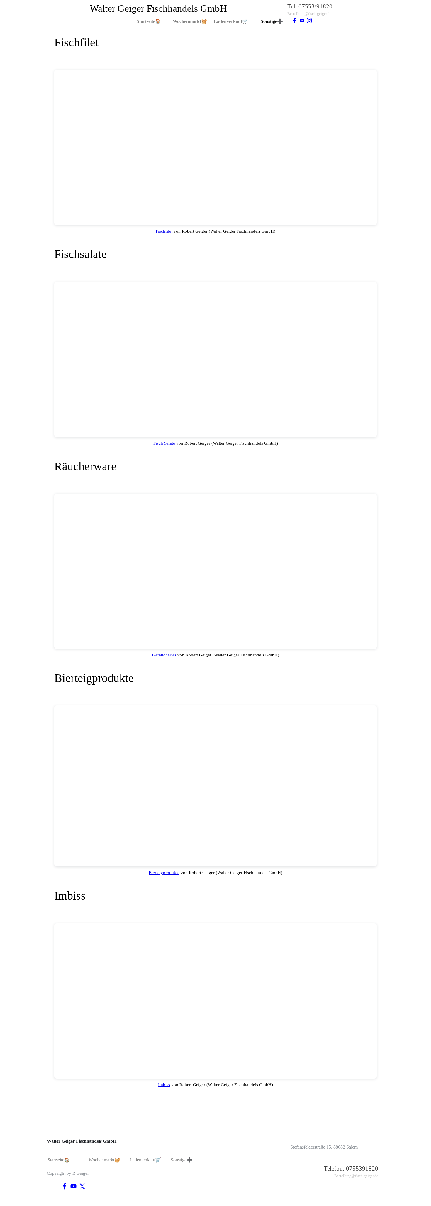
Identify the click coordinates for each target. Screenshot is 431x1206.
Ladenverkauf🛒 (231, 21)
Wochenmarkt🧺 (190, 21)
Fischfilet (164, 231)
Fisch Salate (164, 443)
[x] (82, 1186)
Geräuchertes (164, 655)
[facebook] (295, 20)
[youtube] (302, 20)
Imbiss (164, 1084)
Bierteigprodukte (164, 872)
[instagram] (309, 20)
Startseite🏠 (149, 21)
